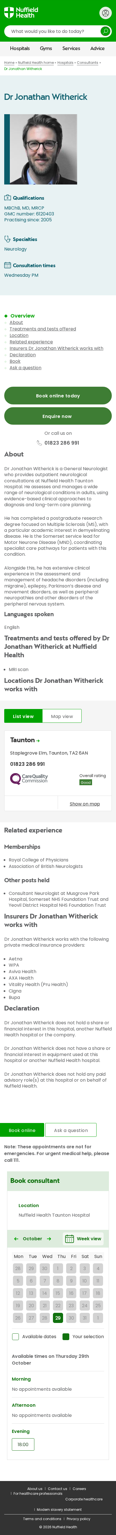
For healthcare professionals (38, 1493)
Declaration (23, 355)
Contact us (57, 1488)
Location (19, 335)
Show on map (85, 804)
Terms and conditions (42, 1518)
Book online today (58, 396)
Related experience (31, 342)
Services (71, 48)
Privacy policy (78, 1518)
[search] (58, 31)
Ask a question (25, 367)
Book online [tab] (22, 1130)
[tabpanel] (58, 772)
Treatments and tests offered (43, 329)
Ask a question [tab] (71, 1130)
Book (15, 361)
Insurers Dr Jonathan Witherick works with (56, 348)
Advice (97, 48)
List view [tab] (23, 716)
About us (35, 1488)
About (16, 322)
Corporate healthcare (83, 1499)
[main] (58, 768)
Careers (79, 1488)
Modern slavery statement (59, 1509)
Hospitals (20, 48)
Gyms (46, 48)
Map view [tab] (62, 716)
